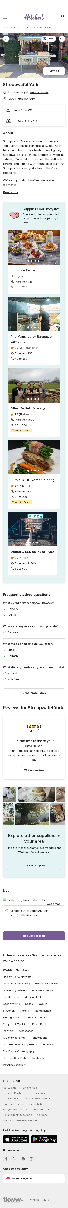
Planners (8, 1031)
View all (54, 71)
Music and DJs (33, 997)
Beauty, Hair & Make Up (17, 976)
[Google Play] (44, 1142)
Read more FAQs (34, 693)
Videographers (12, 1017)
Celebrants (38, 1058)
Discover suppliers (34, 865)
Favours (42, 1004)
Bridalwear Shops (42, 990)
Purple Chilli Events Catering (33, 480)
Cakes (29, 1004)
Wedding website (27, 1120)
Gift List (7, 1120)
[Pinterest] (23, 1159)
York (29, 27)
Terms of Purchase (14, 1093)
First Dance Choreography (19, 1051)
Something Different (15, 990)
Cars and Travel (35, 1017)
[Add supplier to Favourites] (62, 39)
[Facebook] (6, 1159)
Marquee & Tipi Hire (15, 1024)
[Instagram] (31, 1159)
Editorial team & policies (17, 1115)
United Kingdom (22, 1178)
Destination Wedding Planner (20, 1044)
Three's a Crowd (23, 270)
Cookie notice (11, 1098)
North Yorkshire (12, 27)
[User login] (62, 17)
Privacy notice (39, 1093)
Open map (53, 904)
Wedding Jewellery (14, 1064)
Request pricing (34, 936)
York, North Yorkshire (22, 99)
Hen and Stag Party (14, 1058)
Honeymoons (39, 1037)
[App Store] (16, 1142)
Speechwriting (11, 1004)
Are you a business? (15, 1109)
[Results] (6, 39)
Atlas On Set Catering (28, 408)
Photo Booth (40, 1024)
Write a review (34, 770)
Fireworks (48, 1044)
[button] (34, 747)
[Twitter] (14, 1159)
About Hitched (41, 1109)
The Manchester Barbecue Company (31, 339)
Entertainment (11, 997)
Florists (24, 1010)
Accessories (26, 1031)
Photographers (43, 1010)
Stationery (9, 1010)
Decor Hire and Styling (16, 983)
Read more (10, 192)
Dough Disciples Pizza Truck (32, 552)
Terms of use (29, 1087)
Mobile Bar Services (47, 983)
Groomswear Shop (14, 1037)
